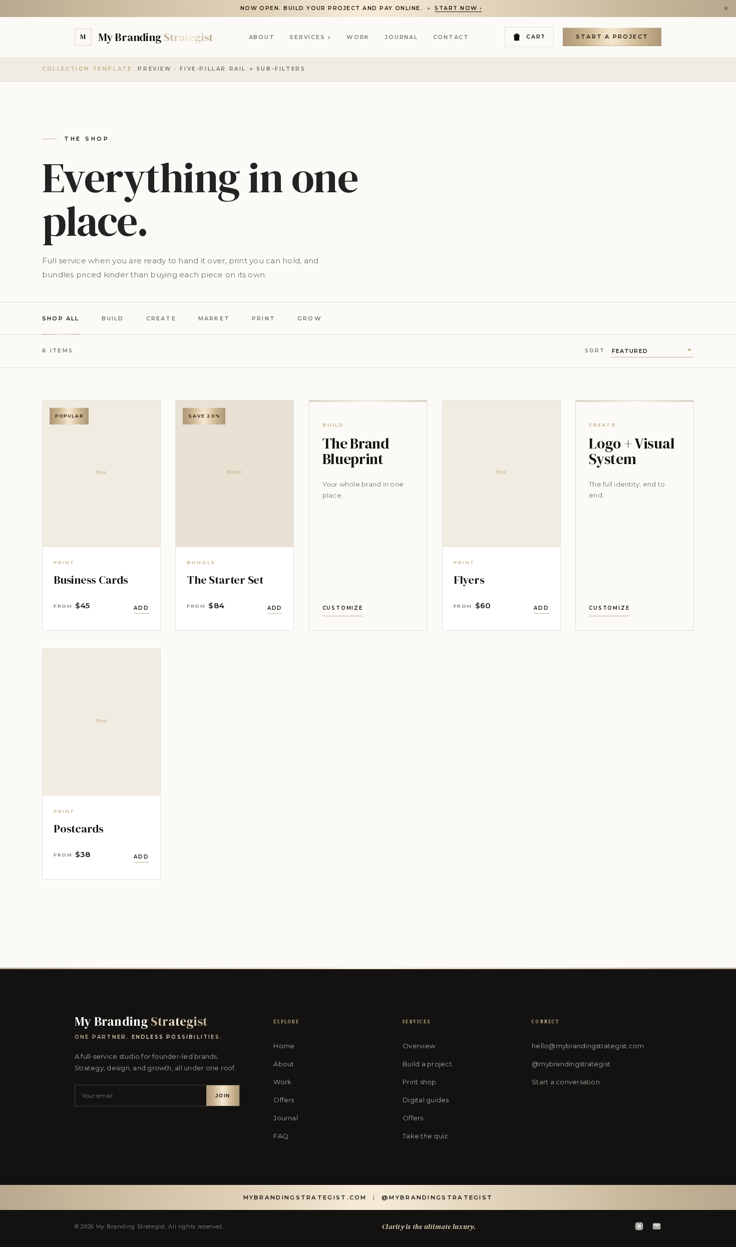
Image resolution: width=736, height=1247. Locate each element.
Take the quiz (425, 1136)
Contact (451, 37)
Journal (401, 37)
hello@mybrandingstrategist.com (588, 1046)
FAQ (280, 1136)
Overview (419, 1046)
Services (310, 37)
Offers (283, 1100)
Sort (595, 350)
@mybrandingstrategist (571, 1064)
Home (283, 1046)
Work (358, 37)
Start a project (612, 36)
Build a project (427, 1064)
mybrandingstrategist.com (305, 1197)
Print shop (419, 1082)
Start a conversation (566, 1082)
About (262, 37)
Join (222, 1095)
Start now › (458, 8)
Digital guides (426, 1100)
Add (141, 608)
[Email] (656, 1226)
